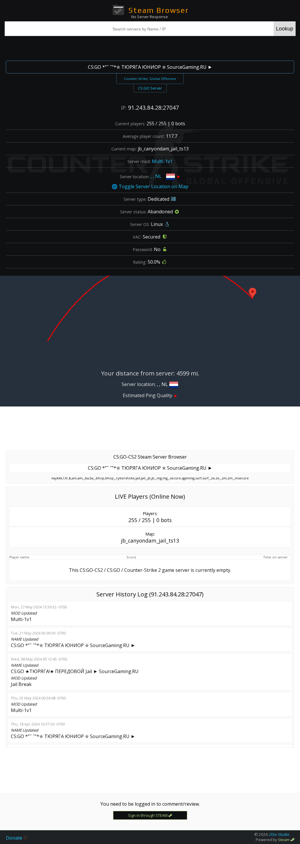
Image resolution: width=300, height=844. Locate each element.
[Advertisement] (150, 47)
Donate (17, 838)
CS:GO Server (150, 88)
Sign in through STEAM (148, 815)
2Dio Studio (279, 834)
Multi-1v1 (162, 161)
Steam (284, 839)
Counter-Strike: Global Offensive (150, 78)
